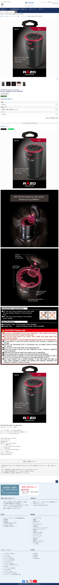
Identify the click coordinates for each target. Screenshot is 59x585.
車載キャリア (36, 521)
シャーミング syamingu (9, 568)
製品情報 (32, 514)
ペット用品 (36, 543)
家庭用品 (35, 539)
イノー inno (6, 555)
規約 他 (2, 514)
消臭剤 (34, 531)
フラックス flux (7, 556)
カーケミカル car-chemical (10, 572)
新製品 (34, 519)
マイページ (33, 9)
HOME (1, 14)
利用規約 (6, 519)
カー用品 (6, 14)
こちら (17, 508)
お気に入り (24, 9)
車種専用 (35, 526)
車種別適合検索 (15, 9)
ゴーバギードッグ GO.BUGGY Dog (12, 574)
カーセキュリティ (37, 534)
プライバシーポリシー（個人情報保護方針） (14, 518)
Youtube (35, 556)
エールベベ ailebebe (9, 563)
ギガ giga (6, 566)
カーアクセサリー (12, 16)
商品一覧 (4, 9)
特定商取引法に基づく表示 (10, 522)
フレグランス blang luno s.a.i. (11, 564)
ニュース (44, 2)
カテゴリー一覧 (37, 518)
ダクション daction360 (9, 560)
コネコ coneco (7, 569)
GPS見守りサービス (38, 542)
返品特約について (5, 126)
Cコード (3, 112)
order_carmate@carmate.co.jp (40, 505)
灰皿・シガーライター (21, 16)
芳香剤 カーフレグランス (39, 529)
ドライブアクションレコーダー (40, 527)
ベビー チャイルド (37, 535)
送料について (4, 107)
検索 (16, 12)
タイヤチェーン (37, 522)
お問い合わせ (55, 3)
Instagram (35, 555)
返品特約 (6, 521)
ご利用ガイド (50, 2)
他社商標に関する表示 (9, 526)
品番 (2, 102)
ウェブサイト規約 (8, 524)
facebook (35, 553)
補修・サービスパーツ (38, 540)
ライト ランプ (36, 537)
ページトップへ (57, 481)
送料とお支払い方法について (8, 498)
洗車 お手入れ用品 (37, 532)
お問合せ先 (33, 498)
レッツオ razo (7, 561)
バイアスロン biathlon (9, 553)
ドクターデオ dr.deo (9, 558)
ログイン (56, 2)
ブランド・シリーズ (6, 549)
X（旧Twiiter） (36, 558)
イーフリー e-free (8, 571)
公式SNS (32, 549)
